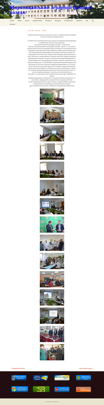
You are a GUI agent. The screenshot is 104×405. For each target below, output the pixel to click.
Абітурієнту (49, 20)
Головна (12, 20)
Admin (44, 30)
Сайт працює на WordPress (52, 401)
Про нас (27, 20)
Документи (79, 20)
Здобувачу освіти (37, 20)
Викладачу (58, 20)
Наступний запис (86, 368)
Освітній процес (68, 20)
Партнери (12, 24)
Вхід (87, 20)
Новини (20, 20)
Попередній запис (17, 368)
